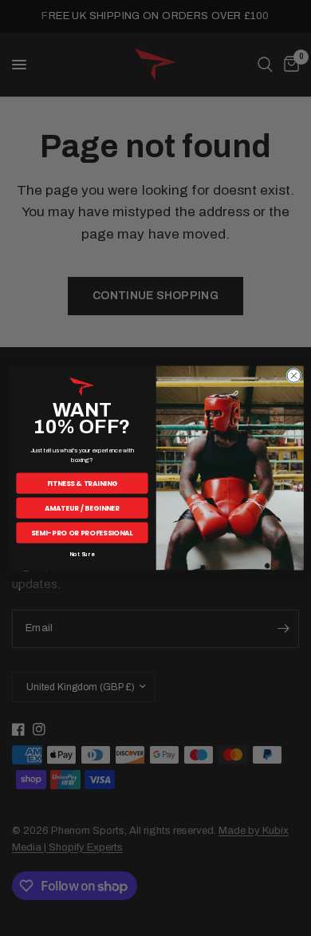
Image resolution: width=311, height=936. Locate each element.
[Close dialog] (293, 375)
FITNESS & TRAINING (81, 483)
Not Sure (81, 554)
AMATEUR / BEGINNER (81, 507)
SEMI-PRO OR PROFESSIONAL (81, 532)
